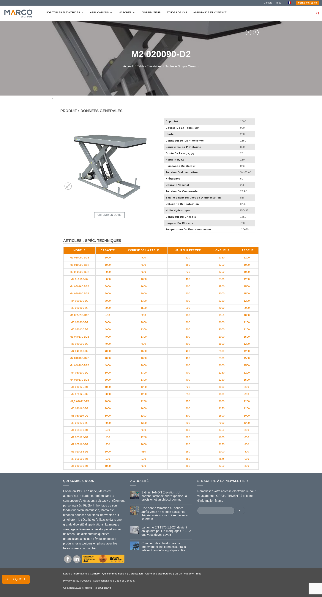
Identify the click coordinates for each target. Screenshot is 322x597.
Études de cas (177, 12)
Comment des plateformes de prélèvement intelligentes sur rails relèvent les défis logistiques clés (163, 547)
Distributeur (151, 12)
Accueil (128, 66)
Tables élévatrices (149, 66)
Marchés (125, 12)
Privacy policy (71, 580)
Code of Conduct (125, 580)
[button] (68, 186)
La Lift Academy (184, 573)
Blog (278, 2)
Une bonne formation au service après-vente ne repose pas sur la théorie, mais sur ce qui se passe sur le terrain (165, 513)
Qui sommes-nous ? (114, 573)
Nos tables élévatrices (63, 12)
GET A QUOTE (15, 579)
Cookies (86, 580)
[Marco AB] (18, 13)
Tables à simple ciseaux (182, 66)
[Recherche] (317, 13)
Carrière (268, 2)
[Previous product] (256, 32)
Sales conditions (102, 580)
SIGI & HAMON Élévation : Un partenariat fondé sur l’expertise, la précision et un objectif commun (164, 496)
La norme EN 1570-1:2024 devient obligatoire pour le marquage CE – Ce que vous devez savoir (166, 531)
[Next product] (248, 32)
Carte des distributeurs (158, 573)
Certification (136, 573)
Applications (99, 12)
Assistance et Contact (210, 12)
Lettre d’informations (75, 573)
